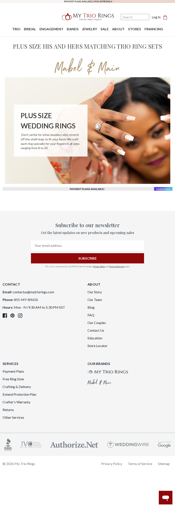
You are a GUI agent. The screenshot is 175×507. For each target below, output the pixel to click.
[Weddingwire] (128, 444)
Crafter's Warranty (16, 402)
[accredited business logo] (8, 444)
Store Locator (98, 346)
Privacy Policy (99, 266)
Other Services (13, 417)
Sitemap (164, 464)
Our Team (95, 300)
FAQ (91, 315)
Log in (156, 17)
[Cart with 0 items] (166, 17)
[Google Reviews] (164, 444)
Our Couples (97, 323)
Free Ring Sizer (13, 379)
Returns (8, 410)
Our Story (95, 292)
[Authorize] (74, 444)
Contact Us (96, 330)
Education (95, 338)
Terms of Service (116, 266)
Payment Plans (13, 371)
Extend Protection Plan (19, 394)
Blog (91, 307)
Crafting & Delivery (17, 387)
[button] (87, 66)
